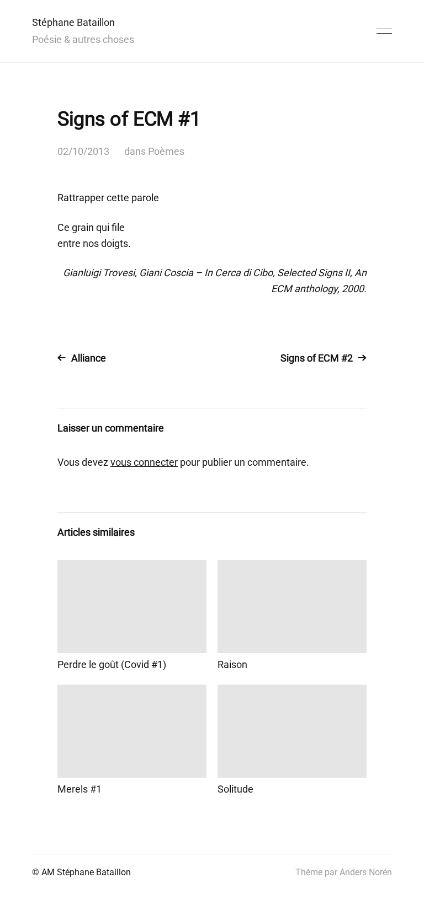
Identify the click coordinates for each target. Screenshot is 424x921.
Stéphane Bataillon (73, 22)
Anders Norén (366, 872)
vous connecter (144, 462)
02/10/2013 (83, 151)
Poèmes (166, 151)
